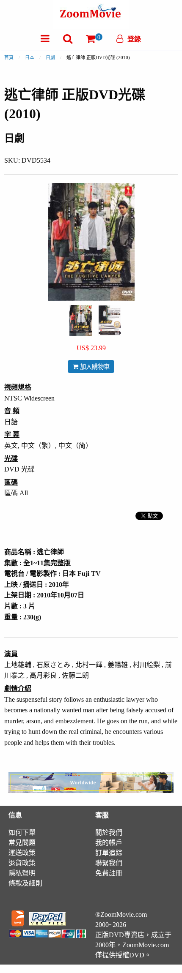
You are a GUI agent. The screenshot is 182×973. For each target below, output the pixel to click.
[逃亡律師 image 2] (110, 320)
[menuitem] (45, 39)
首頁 (9, 57)
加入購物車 (94, 366)
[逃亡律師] (80, 319)
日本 (29, 57)
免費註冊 (108, 873)
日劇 (50, 57)
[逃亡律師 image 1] (80, 320)
